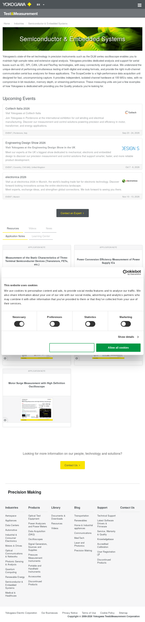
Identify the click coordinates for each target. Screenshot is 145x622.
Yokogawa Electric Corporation (21, 612)
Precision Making (83, 550)
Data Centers (12, 525)
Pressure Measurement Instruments (35, 557)
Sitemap (123, 612)
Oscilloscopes (35, 539)
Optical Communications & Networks (14, 553)
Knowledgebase (105, 539)
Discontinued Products (35, 583)
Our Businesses (49, 612)
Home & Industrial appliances (83, 526)
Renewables (80, 520)
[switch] (55, 324)
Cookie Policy (107, 612)
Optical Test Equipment (34, 517)
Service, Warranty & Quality (106, 532)
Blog (77, 507)
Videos (54, 528)
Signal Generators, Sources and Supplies (37, 547)
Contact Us (71, 465)
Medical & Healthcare (10, 594)
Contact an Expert (71, 213)
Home (7, 23)
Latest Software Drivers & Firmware (105, 523)
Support (102, 507)
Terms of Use (89, 612)
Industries (19, 23)
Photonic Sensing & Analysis (14, 563)
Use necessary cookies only (72, 347)
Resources (56, 523)
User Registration (106, 551)
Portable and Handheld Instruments (34, 568)
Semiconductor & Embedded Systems (14, 584)
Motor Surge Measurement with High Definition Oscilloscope (36, 384)
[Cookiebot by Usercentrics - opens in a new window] (125, 272)
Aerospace (10, 515)
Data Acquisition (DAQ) (36, 532)
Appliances (11, 520)
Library (55, 507)
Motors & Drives (13, 545)
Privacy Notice (69, 612)
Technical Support (106, 515)
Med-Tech (79, 538)
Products (34, 507)
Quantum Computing (10, 570)
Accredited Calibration (102, 545)
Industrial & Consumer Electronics (11, 537)
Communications (83, 533)
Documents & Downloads (58, 517)
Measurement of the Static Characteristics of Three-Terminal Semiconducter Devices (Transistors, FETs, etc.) (36, 261)
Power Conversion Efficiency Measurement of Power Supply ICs (108, 261)
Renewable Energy (15, 577)
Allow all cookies (118, 347)
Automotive (11, 530)
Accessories (34, 576)
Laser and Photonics (79, 544)
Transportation (81, 515)
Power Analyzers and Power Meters (37, 525)
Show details (126, 336)
